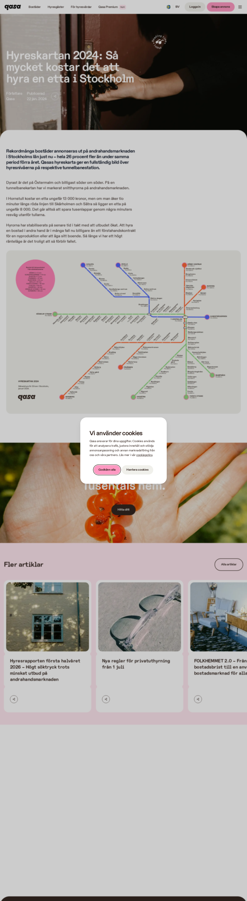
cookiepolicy (144, 455)
